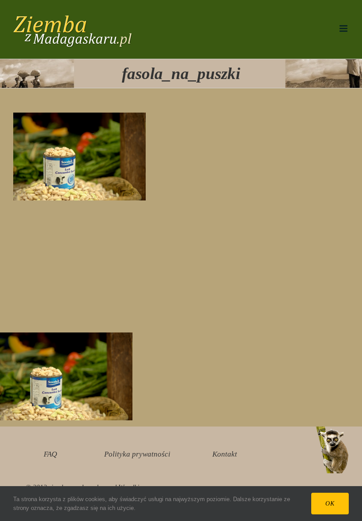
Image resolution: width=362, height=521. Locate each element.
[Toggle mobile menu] (344, 28)
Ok (330, 503)
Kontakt (224, 454)
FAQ (50, 454)
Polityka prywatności (137, 454)
